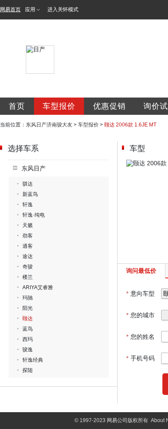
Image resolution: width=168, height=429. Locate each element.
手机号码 (140, 358)
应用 (30, 9)
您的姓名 (140, 336)
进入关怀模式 (62, 9)
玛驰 (27, 298)
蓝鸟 (27, 329)
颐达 (27, 318)
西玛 (27, 339)
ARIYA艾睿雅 (37, 287)
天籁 (27, 225)
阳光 (27, 308)
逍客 (27, 246)
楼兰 (27, 277)
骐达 (27, 184)
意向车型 (140, 293)
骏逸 (27, 350)
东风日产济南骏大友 (49, 125)
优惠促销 (109, 106)
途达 (27, 256)
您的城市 (140, 315)
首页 (17, 106)
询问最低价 (141, 270)
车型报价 (59, 106)
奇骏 (27, 267)
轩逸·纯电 (33, 215)
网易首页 (10, 9)
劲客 (27, 236)
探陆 (27, 370)
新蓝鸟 (30, 194)
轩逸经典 (32, 360)
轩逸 (27, 205)
